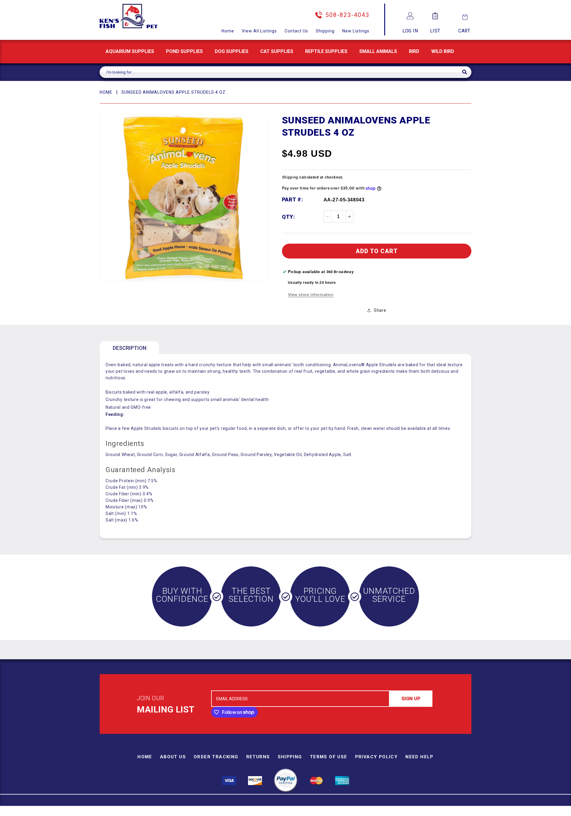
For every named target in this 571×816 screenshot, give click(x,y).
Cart (464, 31)
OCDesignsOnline (332, 812)
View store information (311, 294)
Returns (258, 756)
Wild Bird (442, 51)
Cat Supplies (276, 51)
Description (129, 348)
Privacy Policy (376, 756)
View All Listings (259, 31)
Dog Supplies (231, 51)
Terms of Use (328, 756)
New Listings (355, 31)
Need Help (419, 756)
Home (228, 31)
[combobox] (281, 72)
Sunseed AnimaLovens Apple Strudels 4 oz (173, 92)
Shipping (325, 31)
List (435, 31)
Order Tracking (216, 756)
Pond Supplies (184, 51)
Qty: (288, 217)
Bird (414, 51)
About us (173, 756)
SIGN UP (411, 698)
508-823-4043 (347, 14)
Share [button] (380, 310)
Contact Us (296, 31)
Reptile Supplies (326, 51)
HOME (106, 92)
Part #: (292, 199)
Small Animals (378, 51)
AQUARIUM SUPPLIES (130, 51)
